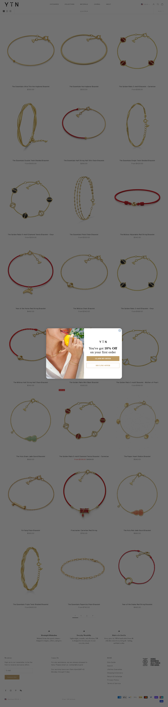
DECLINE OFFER (103, 365)
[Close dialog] (120, 330)
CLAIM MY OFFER (103, 359)
